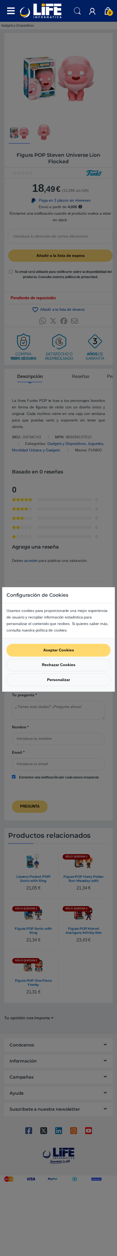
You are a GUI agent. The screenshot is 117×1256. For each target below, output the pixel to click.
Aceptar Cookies (58, 650)
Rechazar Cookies (58, 665)
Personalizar (58, 680)
